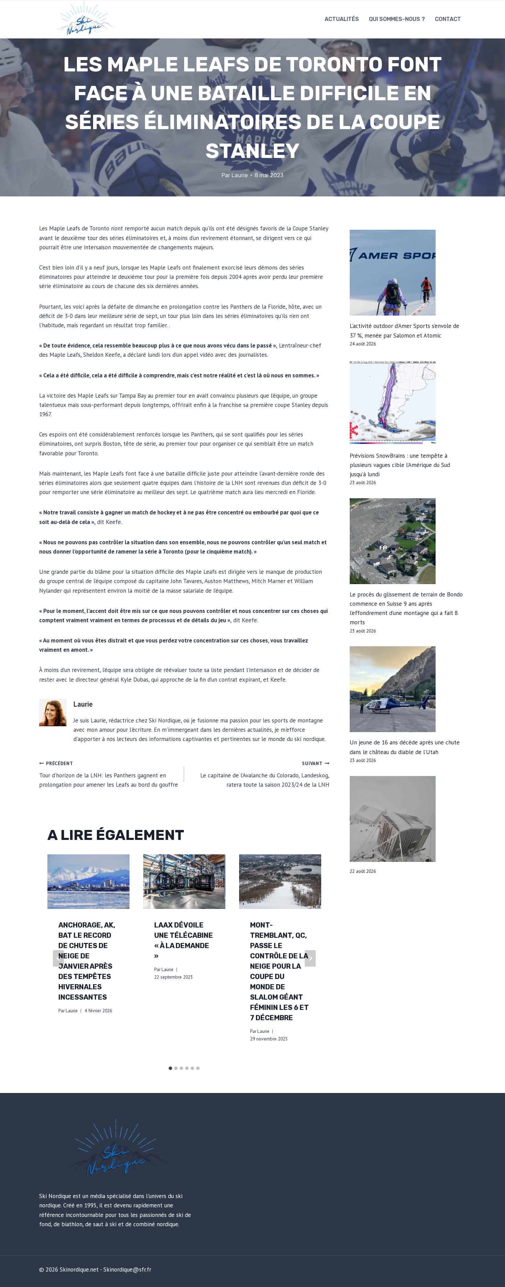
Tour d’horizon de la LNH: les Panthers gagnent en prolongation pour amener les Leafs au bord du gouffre (108, 774)
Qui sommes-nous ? (397, 19)
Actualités (342, 19)
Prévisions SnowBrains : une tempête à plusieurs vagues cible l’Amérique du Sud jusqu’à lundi (400, 465)
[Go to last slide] (58, 958)
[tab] (170, 1068)
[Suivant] (310, 958)
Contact (448, 19)
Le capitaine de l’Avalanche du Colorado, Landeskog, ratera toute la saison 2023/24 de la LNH (264, 774)
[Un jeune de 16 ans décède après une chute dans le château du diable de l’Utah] (408, 689)
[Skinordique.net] (84, 19)
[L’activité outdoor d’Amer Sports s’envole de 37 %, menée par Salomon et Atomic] (408, 273)
